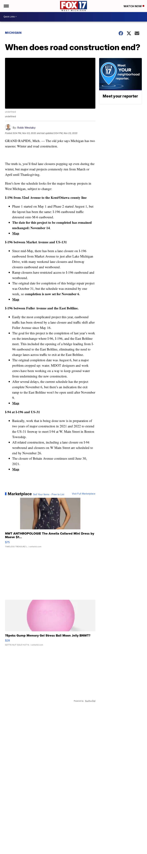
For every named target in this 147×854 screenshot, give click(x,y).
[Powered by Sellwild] (90, 701)
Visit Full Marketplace (83, 494)
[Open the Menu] (6, 6)
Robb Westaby (26, 127)
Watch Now (133, 6)
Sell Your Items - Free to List (48, 494)
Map (15, 233)
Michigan (13, 32)
